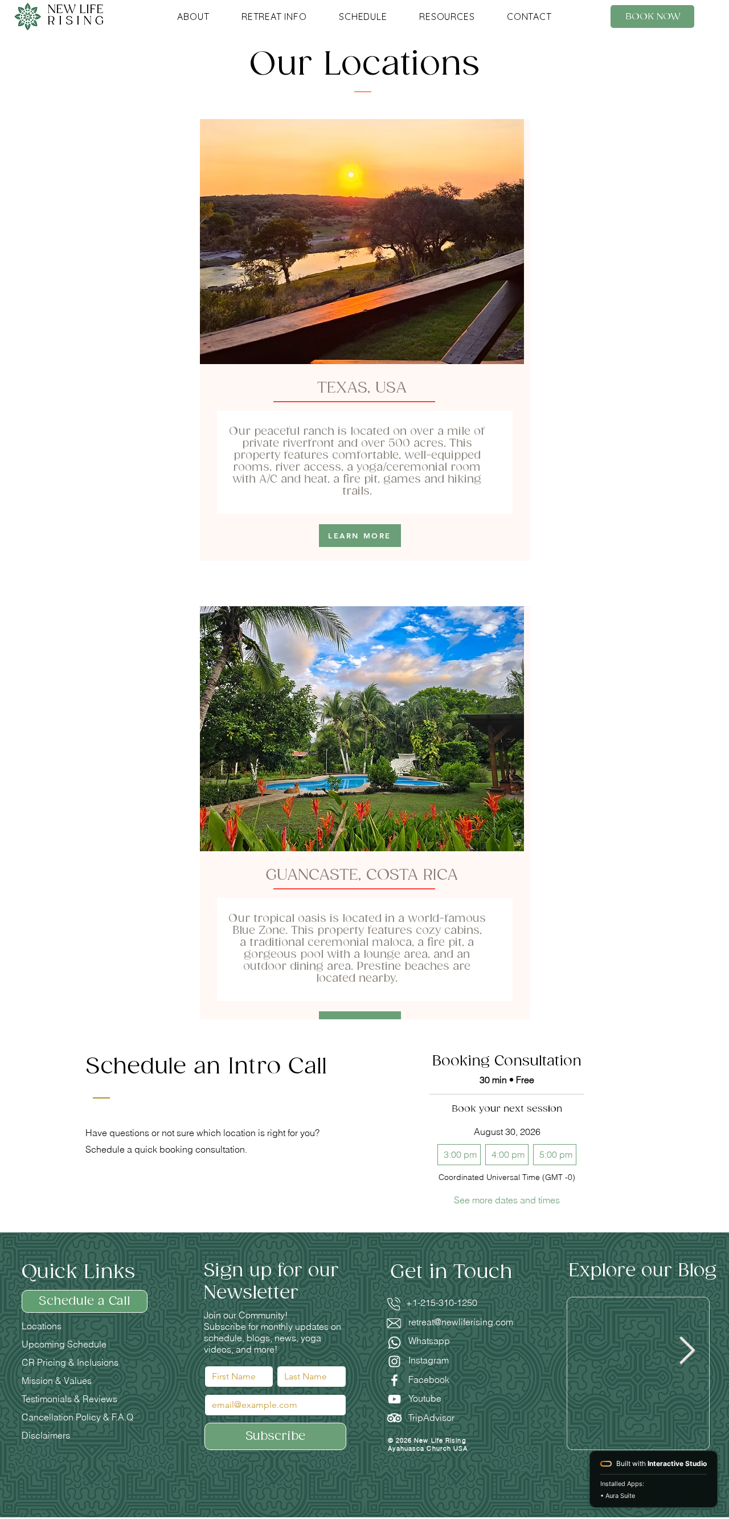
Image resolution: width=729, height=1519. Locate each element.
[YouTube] (394, 1399)
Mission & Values (57, 1380)
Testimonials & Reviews (69, 1398)
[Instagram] (394, 1361)
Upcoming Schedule (64, 1344)
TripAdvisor (431, 1417)
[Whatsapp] (394, 1342)
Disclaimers (46, 1435)
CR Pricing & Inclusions (70, 1362)
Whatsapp (429, 1340)
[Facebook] (394, 1380)
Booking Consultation (506, 1061)
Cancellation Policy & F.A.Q (77, 1417)
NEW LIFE (77, 15)
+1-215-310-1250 (434, 1302)
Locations (42, 1326)
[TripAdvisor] (394, 1418)
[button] (193, 16)
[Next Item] (687, 1351)
